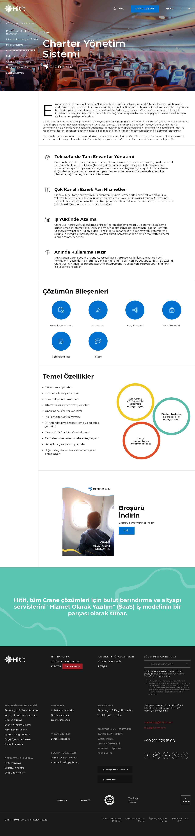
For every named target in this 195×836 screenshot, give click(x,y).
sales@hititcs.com (155, 728)
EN (189, 9)
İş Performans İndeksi (62, 710)
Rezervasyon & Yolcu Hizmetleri (17, 32)
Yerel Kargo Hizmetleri (109, 715)
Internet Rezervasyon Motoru (20, 715)
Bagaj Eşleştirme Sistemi (19, 67)
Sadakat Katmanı (15, 72)
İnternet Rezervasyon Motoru (22, 39)
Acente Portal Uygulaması (65, 762)
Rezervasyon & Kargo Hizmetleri (115, 710)
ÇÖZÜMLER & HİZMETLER (65, 661)
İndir (127, 530)
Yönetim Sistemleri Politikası (111, 819)
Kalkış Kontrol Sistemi (17, 56)
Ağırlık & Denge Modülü (18, 61)
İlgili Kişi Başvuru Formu (158, 819)
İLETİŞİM (102, 666)
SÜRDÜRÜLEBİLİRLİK (109, 661)
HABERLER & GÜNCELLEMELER (116, 656)
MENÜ (170, 9)
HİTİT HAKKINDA (60, 656)
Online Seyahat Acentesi (64, 757)
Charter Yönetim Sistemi (20, 50)
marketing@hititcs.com (158, 722)
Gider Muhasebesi (60, 720)
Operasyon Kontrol (14, 767)
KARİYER (65, 666)
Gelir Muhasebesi (60, 715)
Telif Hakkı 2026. (177, 819)
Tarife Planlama (13, 763)
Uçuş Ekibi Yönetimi (15, 772)
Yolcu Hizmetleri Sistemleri (21, 23)
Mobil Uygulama (14, 44)
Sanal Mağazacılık (60, 738)
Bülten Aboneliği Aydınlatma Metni (164, 675)
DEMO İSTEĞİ (145, 9)
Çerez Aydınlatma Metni (134, 819)
